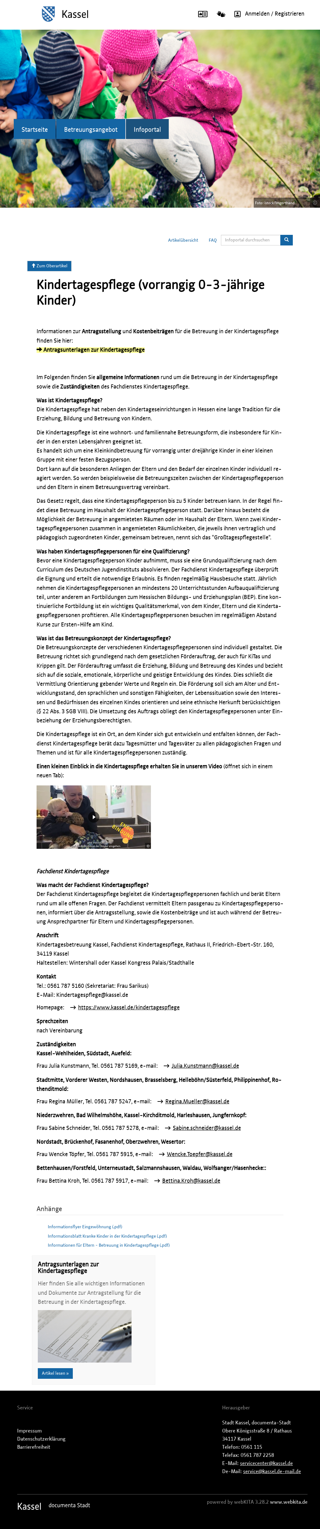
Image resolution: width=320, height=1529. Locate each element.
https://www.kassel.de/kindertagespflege (129, 1008)
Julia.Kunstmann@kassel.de (205, 1066)
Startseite (35, 130)
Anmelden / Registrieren (274, 14)
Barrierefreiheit (33, 1447)
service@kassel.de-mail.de (272, 1471)
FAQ (213, 240)
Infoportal (147, 130)
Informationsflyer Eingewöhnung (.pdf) (85, 1227)
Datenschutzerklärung (41, 1439)
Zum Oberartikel (52, 266)
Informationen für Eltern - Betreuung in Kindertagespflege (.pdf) (109, 1245)
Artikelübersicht (183, 240)
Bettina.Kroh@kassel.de (191, 1181)
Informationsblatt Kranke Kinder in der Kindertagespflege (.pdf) (107, 1236)
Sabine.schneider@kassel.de (207, 1128)
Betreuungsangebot (91, 130)
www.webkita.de (289, 1502)
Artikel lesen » (55, 1373)
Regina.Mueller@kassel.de (197, 1102)
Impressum (29, 1430)
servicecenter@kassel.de (266, 1463)
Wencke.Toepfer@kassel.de (199, 1154)
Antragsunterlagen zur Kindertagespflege (93, 350)
